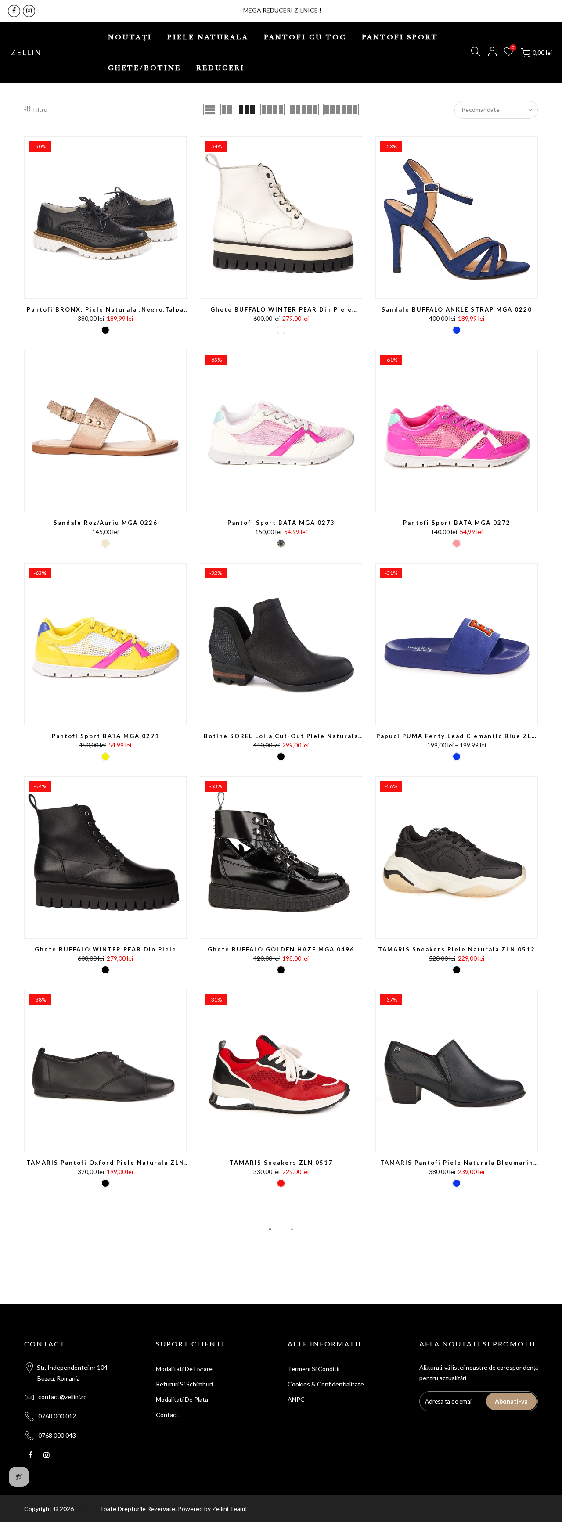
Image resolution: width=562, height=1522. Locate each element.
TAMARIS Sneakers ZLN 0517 (281, 1162)
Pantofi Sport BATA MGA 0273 (281, 522)
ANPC (296, 1399)
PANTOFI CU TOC (305, 37)
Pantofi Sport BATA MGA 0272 (457, 522)
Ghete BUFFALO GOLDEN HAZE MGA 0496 (281, 949)
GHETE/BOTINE (144, 68)
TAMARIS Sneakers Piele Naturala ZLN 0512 (456, 949)
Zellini (27, 53)
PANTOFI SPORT (400, 37)
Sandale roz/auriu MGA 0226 (106, 522)
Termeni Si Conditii (313, 1368)
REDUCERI (220, 68)
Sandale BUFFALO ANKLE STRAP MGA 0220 (457, 309)
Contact (167, 1414)
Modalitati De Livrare (184, 1368)
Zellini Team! (229, 1508)
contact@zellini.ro (62, 1396)
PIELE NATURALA (208, 37)
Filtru (40, 109)
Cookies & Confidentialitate (326, 1384)
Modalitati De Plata (182, 1399)
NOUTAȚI (130, 37)
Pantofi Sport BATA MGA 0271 (105, 735)
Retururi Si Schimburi (184, 1384)
